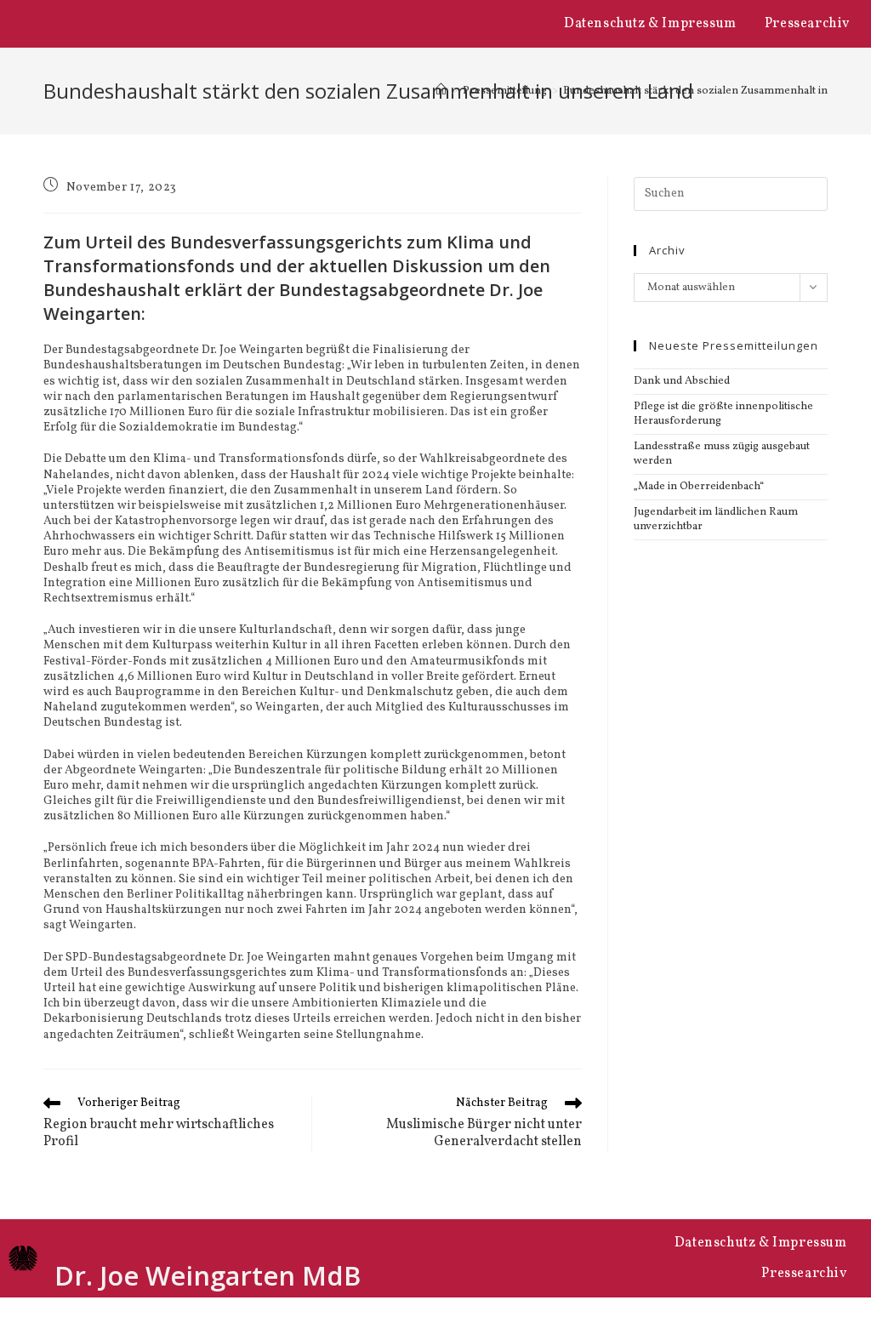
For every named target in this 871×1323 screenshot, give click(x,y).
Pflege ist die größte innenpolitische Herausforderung (723, 414)
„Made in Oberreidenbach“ (699, 486)
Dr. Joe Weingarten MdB (207, 1275)
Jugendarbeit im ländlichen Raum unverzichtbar (716, 519)
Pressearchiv (807, 23)
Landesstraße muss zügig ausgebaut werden (722, 454)
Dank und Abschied (682, 381)
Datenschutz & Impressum (650, 23)
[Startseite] (441, 91)
